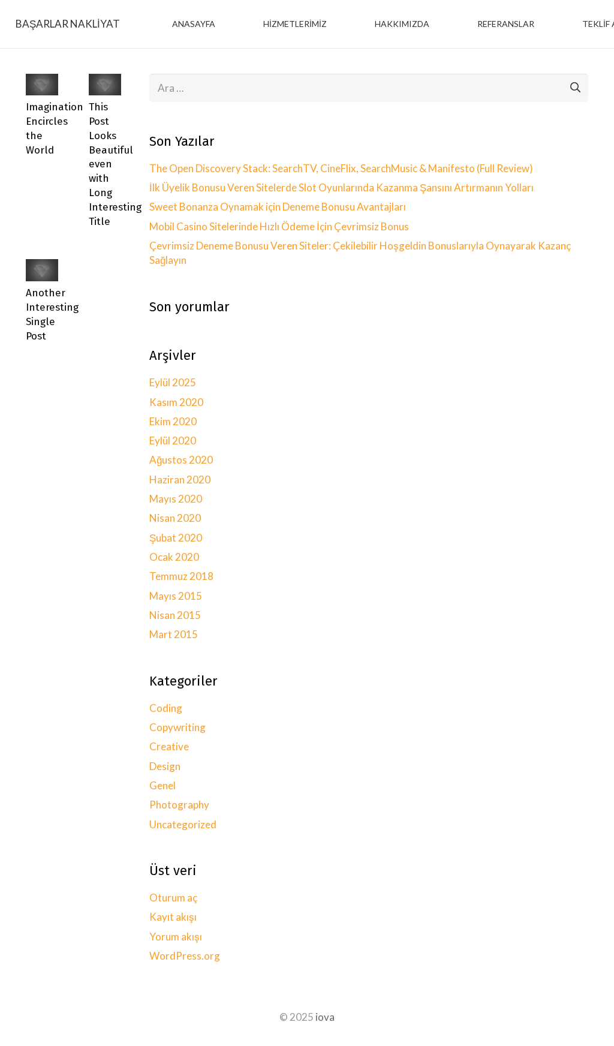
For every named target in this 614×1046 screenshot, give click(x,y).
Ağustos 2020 (181, 459)
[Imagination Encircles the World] (42, 82)
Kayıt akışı (173, 916)
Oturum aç (173, 897)
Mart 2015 (173, 634)
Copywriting (177, 727)
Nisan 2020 (175, 518)
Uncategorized (182, 824)
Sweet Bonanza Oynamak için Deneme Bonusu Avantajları (277, 206)
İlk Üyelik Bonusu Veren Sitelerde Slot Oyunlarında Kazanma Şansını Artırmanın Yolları (341, 187)
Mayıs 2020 (175, 498)
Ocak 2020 (174, 557)
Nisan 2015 (175, 615)
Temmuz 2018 (181, 576)
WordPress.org (184, 955)
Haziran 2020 (179, 479)
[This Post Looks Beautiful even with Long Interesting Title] (105, 82)
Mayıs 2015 (175, 596)
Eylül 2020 (172, 440)
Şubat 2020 (175, 537)
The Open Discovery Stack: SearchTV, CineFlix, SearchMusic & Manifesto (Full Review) (341, 168)
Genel (162, 785)
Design (164, 766)
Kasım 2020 (176, 402)
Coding (165, 708)
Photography (179, 804)
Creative (169, 746)
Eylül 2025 (172, 382)
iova (325, 1017)
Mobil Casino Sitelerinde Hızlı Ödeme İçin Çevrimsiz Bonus (279, 226)
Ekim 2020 (173, 421)
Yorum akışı (175, 936)
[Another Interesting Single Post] (42, 267)
